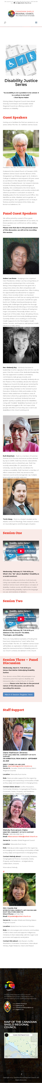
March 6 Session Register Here (19, 695)
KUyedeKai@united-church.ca (19, 916)
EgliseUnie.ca (20, 1005)
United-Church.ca (21, 1003)
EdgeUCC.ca (19, 1009)
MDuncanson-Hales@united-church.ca (22, 836)
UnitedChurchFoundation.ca (24, 1007)
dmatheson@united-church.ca (20, 766)
